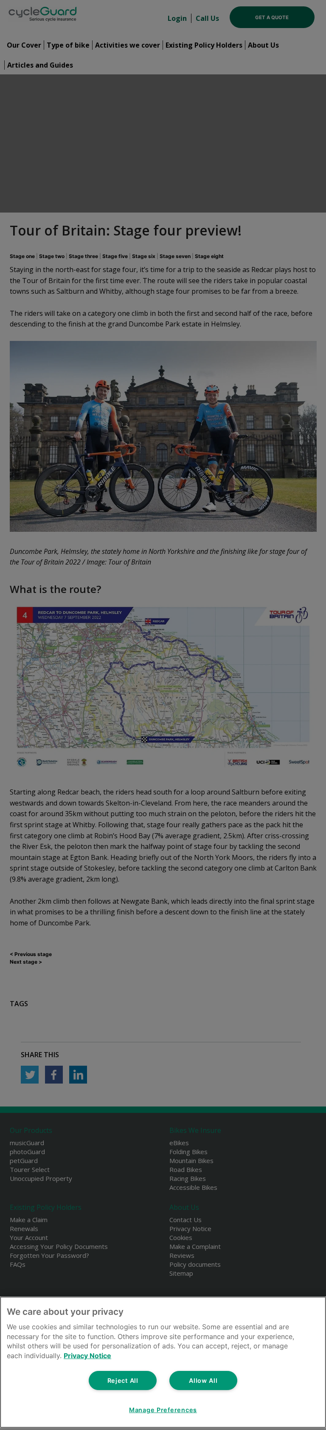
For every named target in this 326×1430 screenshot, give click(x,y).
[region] (163, 1362)
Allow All (203, 1380)
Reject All (122, 1380)
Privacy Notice (87, 1355)
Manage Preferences (163, 1409)
